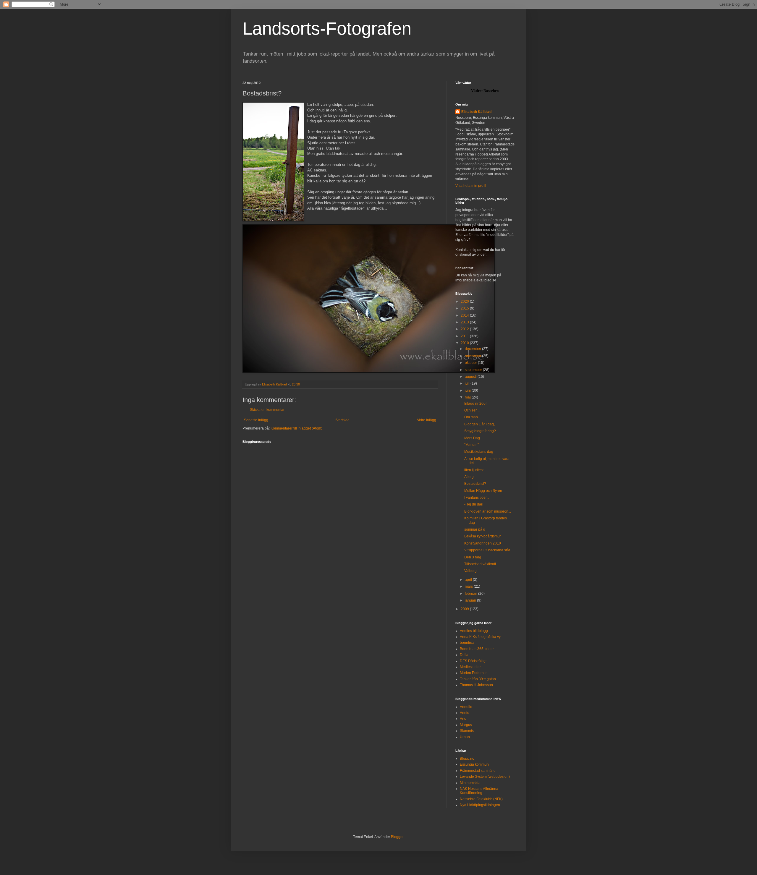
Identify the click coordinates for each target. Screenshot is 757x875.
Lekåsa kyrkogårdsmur (482, 536)
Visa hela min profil (470, 186)
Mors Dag (472, 438)
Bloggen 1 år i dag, (479, 424)
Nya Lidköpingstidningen (480, 805)
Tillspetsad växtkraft (480, 564)
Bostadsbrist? (475, 484)
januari (471, 600)
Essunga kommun (474, 764)
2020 (465, 301)
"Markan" (471, 445)
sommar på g (474, 529)
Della (464, 655)
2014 (465, 315)
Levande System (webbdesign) (485, 776)
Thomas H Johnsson (476, 685)
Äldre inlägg (426, 420)
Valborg (470, 571)
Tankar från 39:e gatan (478, 679)
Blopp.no (467, 758)
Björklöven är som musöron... (487, 511)
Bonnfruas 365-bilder (477, 649)
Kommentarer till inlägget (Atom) (296, 428)
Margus (466, 725)
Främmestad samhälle (478, 771)
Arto (463, 719)
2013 (465, 322)
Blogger (397, 837)
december (473, 349)
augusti (471, 377)
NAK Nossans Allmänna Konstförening (479, 791)
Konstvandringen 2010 (482, 543)
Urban (465, 737)
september (474, 370)
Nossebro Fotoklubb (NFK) (481, 799)
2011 (465, 336)
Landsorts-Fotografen (326, 28)
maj (468, 397)
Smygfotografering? (480, 431)
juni (468, 390)
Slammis (467, 731)
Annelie (466, 707)
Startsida (342, 420)
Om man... (472, 417)
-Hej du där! (473, 504)
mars (469, 586)
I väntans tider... (476, 497)
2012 (465, 329)
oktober (471, 363)
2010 (465, 343)
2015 (465, 308)
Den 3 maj (472, 557)
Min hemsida (470, 783)
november (473, 356)
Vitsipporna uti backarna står (487, 550)
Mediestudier (470, 667)
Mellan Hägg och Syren (483, 491)
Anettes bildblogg (474, 631)
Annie (464, 713)
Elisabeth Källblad (476, 112)
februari (471, 594)
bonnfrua (467, 643)
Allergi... (470, 477)
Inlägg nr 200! (475, 403)
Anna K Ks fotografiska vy (480, 637)
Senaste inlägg (256, 420)
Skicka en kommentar (267, 410)
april (469, 580)
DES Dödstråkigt (473, 661)
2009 (465, 609)
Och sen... (472, 410)
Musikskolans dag (478, 452)
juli (467, 383)
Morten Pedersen (474, 673)
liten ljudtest (473, 470)
